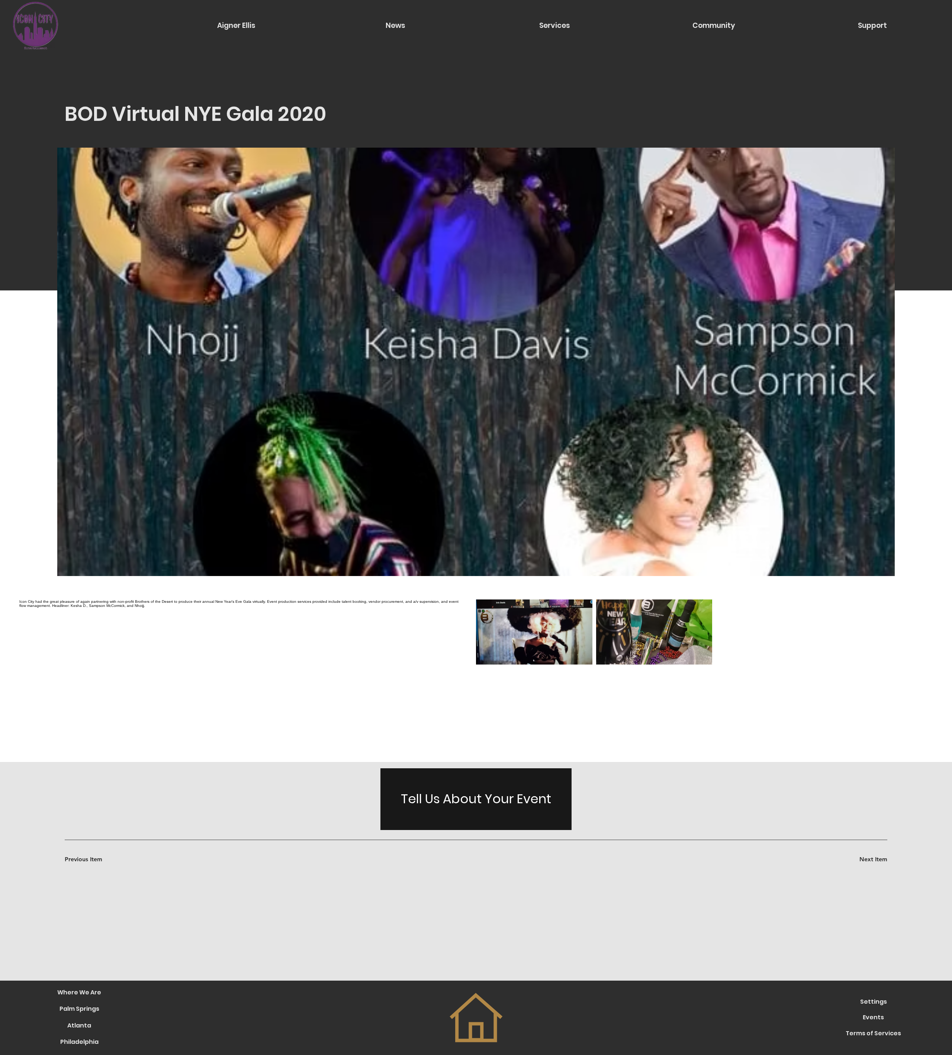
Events (873, 1017)
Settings (873, 1001)
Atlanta (79, 1025)
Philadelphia (79, 1042)
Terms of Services (873, 1033)
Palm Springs (79, 1008)
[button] (713, 25)
